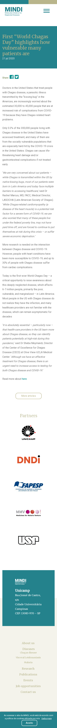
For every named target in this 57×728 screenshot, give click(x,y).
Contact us (28, 692)
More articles (28, 395)
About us (28, 643)
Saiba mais (46, 718)
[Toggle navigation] (46, 11)
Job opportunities (28, 686)
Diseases (28, 649)
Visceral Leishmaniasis (28, 657)
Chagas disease (28, 652)
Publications (28, 674)
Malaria (28, 662)
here (24, 378)
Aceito (29, 722)
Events (28, 680)
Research (28, 668)
